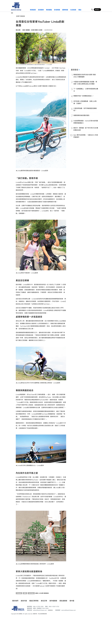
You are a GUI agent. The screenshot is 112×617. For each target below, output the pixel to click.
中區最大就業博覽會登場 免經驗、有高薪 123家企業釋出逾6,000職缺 (85, 83)
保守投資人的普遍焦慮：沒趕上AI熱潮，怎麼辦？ (85, 102)
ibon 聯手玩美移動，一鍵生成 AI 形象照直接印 (85, 136)
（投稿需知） (50, 610)
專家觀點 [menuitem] (49, 10)
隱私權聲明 (63, 601)
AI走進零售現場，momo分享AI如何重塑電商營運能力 (85, 122)
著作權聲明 (53, 601)
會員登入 (97, 9)
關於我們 (15, 601)
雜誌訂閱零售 (33, 601)
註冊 (42, 593)
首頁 (12, 13)
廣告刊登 (24, 601)
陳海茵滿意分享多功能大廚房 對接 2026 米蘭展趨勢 (84, 76)
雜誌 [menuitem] (79, 10)
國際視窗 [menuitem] (65, 10)
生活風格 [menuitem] (73, 10)
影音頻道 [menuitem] (57, 10)
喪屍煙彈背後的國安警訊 (81, 115)
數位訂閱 (44, 601)
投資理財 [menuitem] (41, 10)
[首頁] (15, 5)
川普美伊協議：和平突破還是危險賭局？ (85, 109)
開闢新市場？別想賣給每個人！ (83, 96)
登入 (38, 593)
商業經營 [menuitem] (33, 10)
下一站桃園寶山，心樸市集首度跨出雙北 (85, 90)
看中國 (72, 601)
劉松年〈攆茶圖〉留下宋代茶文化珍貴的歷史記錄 (85, 129)
